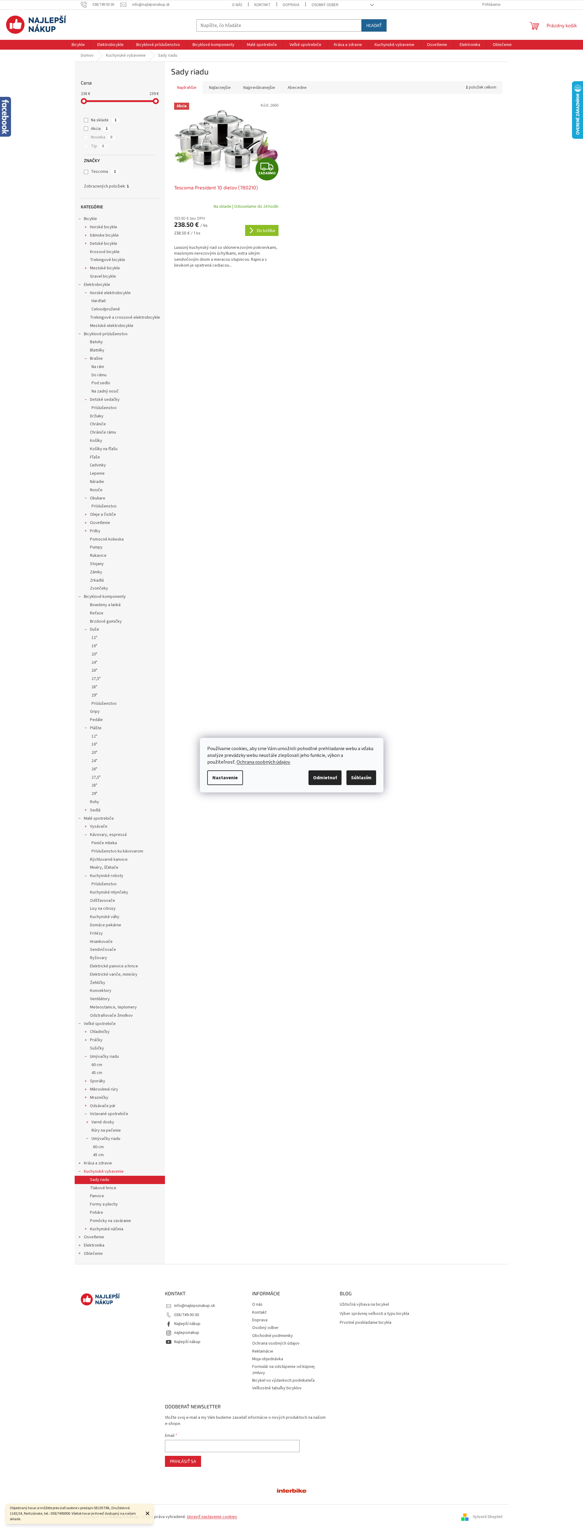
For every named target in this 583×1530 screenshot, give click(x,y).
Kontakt (262, 5)
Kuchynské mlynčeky (109, 892)
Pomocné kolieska (107, 539)
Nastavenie (225, 777)
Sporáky (97, 1081)
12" (94, 638)
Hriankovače (101, 942)
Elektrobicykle (97, 285)
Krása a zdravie (98, 1163)
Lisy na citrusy (103, 908)
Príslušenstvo (104, 408)
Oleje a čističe (103, 514)
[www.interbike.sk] (291, 1490)
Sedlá (95, 810)
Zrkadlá (97, 580)
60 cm (97, 1065)
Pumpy (96, 547)
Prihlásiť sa (183, 1461)
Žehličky (97, 983)
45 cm (97, 1073)
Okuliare (97, 498)
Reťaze (96, 613)
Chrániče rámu (103, 432)
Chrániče (98, 424)
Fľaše (95, 457)
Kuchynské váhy (104, 917)
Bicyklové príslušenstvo (106, 334)
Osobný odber (325, 5)
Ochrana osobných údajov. (263, 762)
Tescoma (103, 172)
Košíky (96, 441)
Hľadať (374, 25)
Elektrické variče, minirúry (113, 974)
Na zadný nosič (105, 391)
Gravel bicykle (103, 276)
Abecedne (297, 88)
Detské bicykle (103, 244)
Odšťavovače (102, 901)
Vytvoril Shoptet (488, 1517)
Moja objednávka (267, 1359)
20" (94, 654)
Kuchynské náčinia (106, 1229)
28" (94, 687)
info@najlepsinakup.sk (194, 1306)
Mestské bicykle (105, 268)
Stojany (97, 564)
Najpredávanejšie (259, 88)
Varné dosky (103, 1122)
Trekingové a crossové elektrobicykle (125, 317)
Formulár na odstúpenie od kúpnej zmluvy (283, 1370)
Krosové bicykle (105, 252)
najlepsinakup (186, 1333)
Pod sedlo (101, 383)
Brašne (96, 358)
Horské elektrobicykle (110, 293)
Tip (97, 146)
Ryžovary (98, 958)
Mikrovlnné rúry (104, 1089)
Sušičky (97, 1048)
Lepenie (97, 473)
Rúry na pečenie (106, 1130)
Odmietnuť (325, 777)
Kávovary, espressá (108, 835)
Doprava (291, 5)
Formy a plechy (104, 1204)
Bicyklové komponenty (105, 597)
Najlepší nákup (187, 1324)
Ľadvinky (98, 465)
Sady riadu (99, 1180)
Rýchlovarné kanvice (109, 859)
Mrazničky (99, 1098)
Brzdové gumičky (106, 621)
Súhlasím (361, 777)
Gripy (95, 711)
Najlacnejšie (220, 88)
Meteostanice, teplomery (113, 1007)
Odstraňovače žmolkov (111, 1015)
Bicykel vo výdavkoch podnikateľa (283, 1380)
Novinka (101, 137)
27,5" (96, 679)
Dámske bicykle (104, 235)
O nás (237, 5)
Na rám (98, 367)
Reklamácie (262, 1351)
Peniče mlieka (104, 843)
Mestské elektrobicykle (111, 326)
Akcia (99, 129)
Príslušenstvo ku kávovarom (117, 851)
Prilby (95, 531)
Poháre (96, 1212)
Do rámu (99, 375)
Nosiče (96, 490)
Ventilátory (100, 999)
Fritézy (96, 933)
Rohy (94, 802)
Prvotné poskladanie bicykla (365, 1323)
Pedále (96, 720)
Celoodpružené (106, 309)
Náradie (97, 482)
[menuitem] (78, 45)
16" (94, 646)
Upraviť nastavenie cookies (212, 1517)
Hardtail (99, 301)
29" (94, 695)
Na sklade (104, 120)
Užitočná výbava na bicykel (364, 1305)
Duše (94, 629)
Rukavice (98, 555)
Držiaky (96, 416)
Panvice (97, 1196)
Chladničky (100, 1032)
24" (94, 662)
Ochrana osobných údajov (276, 1343)
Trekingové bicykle (107, 260)
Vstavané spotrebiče (109, 1114)
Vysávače (98, 826)
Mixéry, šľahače (104, 867)
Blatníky (97, 350)
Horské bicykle (103, 227)
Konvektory (100, 991)
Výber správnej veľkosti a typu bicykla (374, 1314)
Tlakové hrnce (103, 1188)
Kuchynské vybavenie (104, 1171)
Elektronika (94, 1245)
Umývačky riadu (104, 1057)
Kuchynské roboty (106, 876)
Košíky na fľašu (104, 449)
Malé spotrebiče (99, 818)
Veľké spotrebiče (100, 1024)
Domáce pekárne (105, 925)
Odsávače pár (103, 1106)
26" (94, 670)
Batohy (96, 342)
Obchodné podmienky (272, 1336)
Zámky (96, 572)
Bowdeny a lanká (105, 605)
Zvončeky (99, 588)
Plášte (96, 728)
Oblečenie (93, 1254)
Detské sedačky (105, 400)
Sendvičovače (103, 950)
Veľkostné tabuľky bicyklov (277, 1388)
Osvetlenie (100, 523)
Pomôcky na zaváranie (110, 1221)
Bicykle (90, 219)
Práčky (96, 1040)
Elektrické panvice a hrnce (114, 966)
